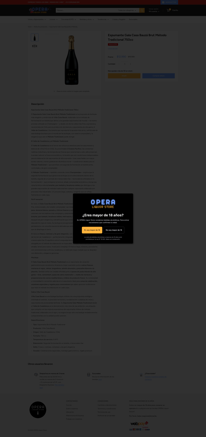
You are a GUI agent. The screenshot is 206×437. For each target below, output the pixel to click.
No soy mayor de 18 (114, 230)
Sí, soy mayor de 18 (92, 230)
